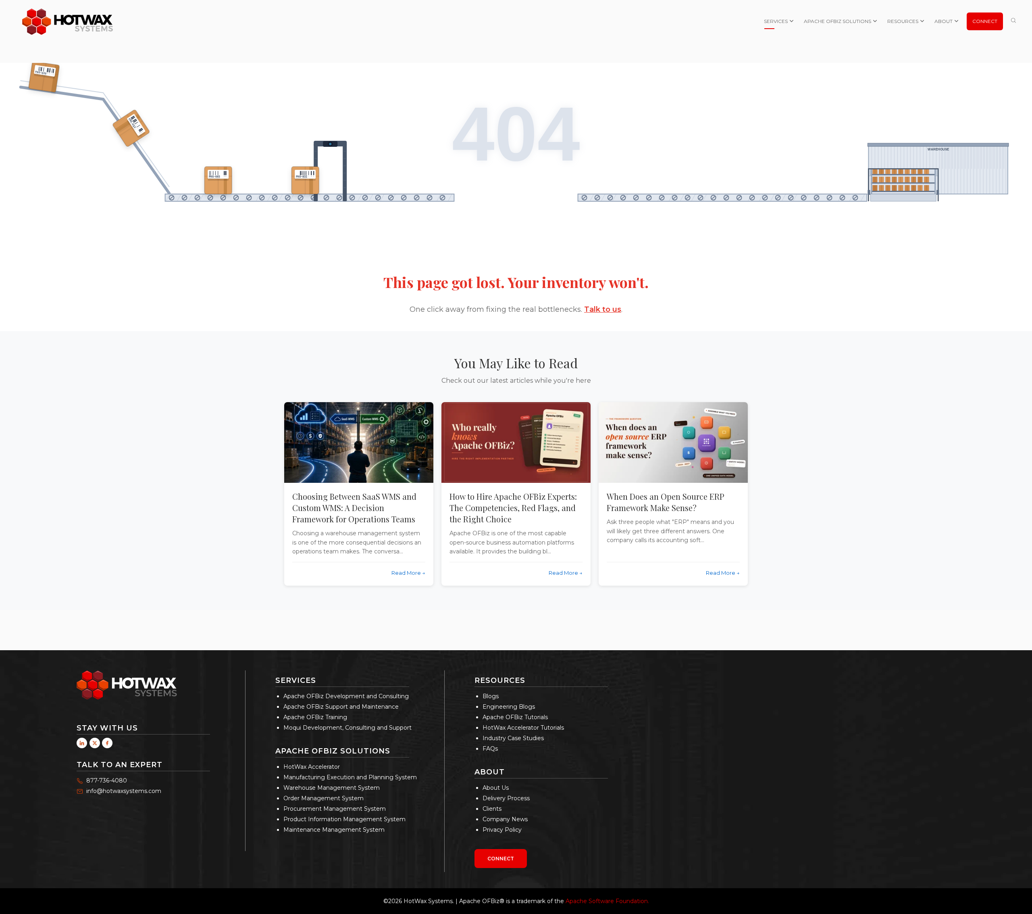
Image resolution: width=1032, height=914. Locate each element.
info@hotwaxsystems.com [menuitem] (123, 791)
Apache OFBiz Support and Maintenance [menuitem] (341, 706)
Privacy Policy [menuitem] (502, 829)
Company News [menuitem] (505, 819)
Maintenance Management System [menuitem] (334, 829)
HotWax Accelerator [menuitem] (311, 766)
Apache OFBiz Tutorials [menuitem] (515, 717)
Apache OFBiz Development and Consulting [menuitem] (346, 696)
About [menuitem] (489, 772)
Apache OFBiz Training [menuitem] (315, 717)
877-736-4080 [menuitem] (106, 780)
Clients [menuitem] (492, 808)
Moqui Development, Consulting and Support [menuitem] (347, 727)
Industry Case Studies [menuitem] (513, 738)
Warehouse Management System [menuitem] (331, 787)
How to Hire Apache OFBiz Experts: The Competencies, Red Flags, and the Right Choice (513, 507)
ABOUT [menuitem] (943, 21)
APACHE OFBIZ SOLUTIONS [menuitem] (837, 21)
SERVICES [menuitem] (776, 21)
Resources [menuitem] (499, 680)
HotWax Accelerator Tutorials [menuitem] (523, 727)
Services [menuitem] (295, 680)
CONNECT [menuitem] (984, 21)
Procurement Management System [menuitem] (334, 808)
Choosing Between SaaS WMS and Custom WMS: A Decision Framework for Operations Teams (354, 507)
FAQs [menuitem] (490, 748)
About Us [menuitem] (496, 787)
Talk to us (602, 309)
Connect (500, 859)
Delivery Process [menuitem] (506, 798)
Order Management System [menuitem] (323, 798)
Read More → (408, 573)
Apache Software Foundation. (607, 901)
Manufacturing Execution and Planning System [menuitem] (350, 777)
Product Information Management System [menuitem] (344, 819)
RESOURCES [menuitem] (902, 21)
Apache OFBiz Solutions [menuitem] (332, 751)
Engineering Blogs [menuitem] (509, 706)
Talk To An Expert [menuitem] (119, 764)
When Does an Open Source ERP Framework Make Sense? (665, 502)
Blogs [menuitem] (491, 696)
